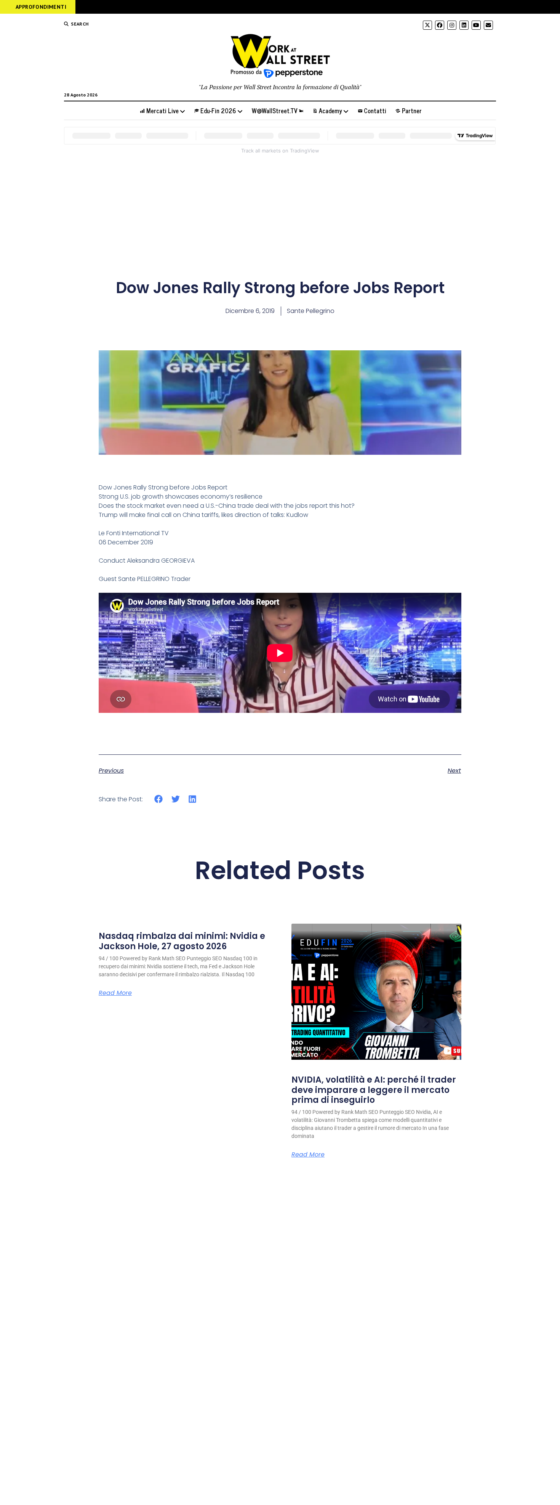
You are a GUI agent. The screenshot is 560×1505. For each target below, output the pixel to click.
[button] (158, 798)
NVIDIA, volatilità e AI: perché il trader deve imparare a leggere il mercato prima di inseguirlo (373, 1090)
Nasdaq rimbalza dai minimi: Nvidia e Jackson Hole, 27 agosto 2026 (182, 941)
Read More (115, 993)
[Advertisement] (280, 214)
